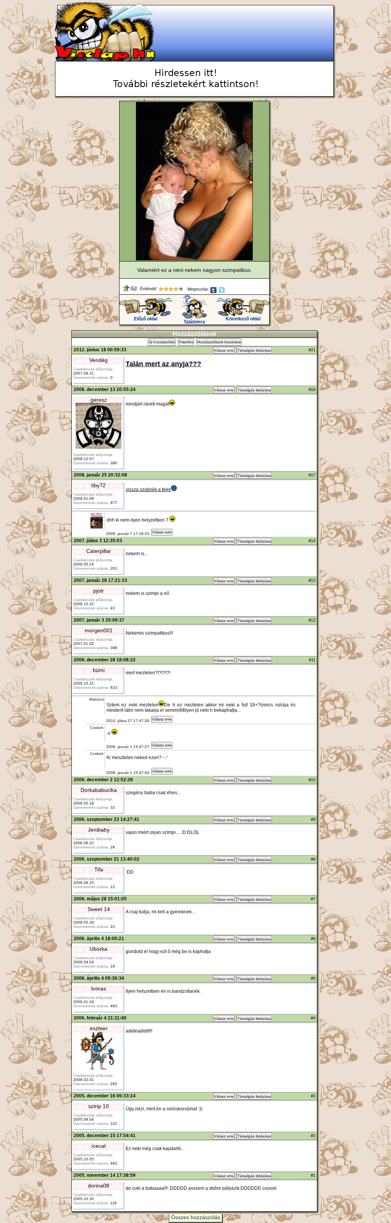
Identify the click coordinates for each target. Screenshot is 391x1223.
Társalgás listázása (254, 350)
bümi (99, 670)
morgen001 (99, 630)
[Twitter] (222, 291)
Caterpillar (98, 551)
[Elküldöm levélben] (134, 290)
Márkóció (96, 699)
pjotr (98, 591)
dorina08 (98, 1186)
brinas (98, 989)
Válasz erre (224, 350)
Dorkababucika (99, 790)
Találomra (194, 322)
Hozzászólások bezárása (219, 342)
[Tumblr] (214, 291)
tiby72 (98, 485)
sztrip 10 (98, 1106)
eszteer (99, 1028)
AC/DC (96, 515)
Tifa (98, 869)
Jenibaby (99, 830)
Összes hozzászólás (195, 1217)
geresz (98, 400)
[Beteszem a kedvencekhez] (127, 290)
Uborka (98, 949)
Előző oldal (145, 319)
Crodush (96, 728)
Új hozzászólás (162, 342)
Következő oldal (243, 319)
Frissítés (186, 342)
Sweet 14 (98, 909)
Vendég (98, 360)
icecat (99, 1146)
